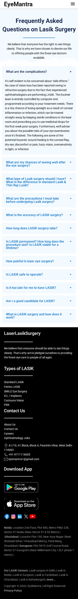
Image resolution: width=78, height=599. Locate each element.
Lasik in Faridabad (46, 574)
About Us (9, 424)
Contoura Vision (14, 400)
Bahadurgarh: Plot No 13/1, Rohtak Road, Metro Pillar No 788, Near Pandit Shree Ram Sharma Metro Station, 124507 (39, 559)
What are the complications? (26, 72)
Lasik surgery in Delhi (42, 570)
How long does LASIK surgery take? (31, 228)
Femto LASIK (12, 386)
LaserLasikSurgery (22, 333)
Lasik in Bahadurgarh (32, 579)
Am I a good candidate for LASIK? (30, 301)
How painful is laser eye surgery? (30, 261)
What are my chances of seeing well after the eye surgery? (36, 163)
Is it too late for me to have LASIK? (31, 288)
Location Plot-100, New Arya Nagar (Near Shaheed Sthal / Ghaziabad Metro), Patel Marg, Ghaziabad (37, 541)
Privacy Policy (13, 590)
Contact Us (11, 429)
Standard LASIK (14, 382)
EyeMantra (18, 4)
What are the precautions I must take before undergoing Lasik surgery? (32, 200)
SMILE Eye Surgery (15, 391)
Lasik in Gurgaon (23, 574)
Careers (9, 433)
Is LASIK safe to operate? (24, 274)
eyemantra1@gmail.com (24, 459)
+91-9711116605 (19, 454)
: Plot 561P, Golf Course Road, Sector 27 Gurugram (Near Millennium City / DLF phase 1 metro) (39, 550)
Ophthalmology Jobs (17, 438)
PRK (6, 404)
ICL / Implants (13, 395)
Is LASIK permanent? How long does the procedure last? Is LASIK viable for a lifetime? (35, 245)
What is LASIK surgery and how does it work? (34, 315)
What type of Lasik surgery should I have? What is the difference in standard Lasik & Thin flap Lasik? (36, 182)
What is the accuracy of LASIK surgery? (34, 215)
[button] (72, 3)
